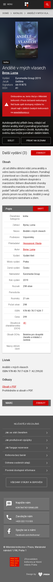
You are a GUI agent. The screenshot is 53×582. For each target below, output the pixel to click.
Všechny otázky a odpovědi (26, 482)
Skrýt (41, 209)
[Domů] (26, 4)
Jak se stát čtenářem (16, 432)
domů (6, 13)
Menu (8, 4)
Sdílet (11, 140)
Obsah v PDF (9, 386)
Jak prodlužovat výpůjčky (18, 440)
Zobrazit (41, 153)
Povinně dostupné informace (20, 470)
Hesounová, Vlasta (32, 243)
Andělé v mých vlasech (38, 13)
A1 (24, 323)
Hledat (46, 4)
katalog (18, 13)
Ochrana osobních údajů (17, 462)
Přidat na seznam (36, 140)
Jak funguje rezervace (16, 447)
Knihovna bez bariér (15, 455)
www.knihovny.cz (21, 112)
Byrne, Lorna (10, 72)
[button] (26, 40)
